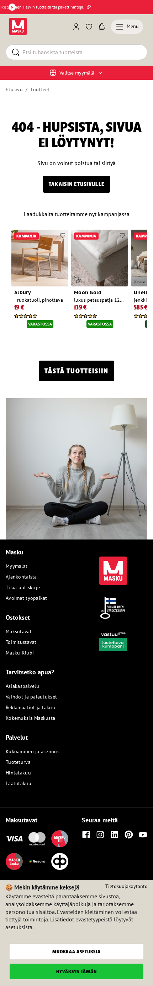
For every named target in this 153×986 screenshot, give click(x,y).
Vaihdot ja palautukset (31, 697)
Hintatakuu (18, 772)
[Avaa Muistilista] (89, 26)
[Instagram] (100, 834)
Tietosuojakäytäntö (126, 886)
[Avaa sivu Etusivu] (18, 26)
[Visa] (14, 838)
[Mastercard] (37, 838)
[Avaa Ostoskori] (101, 26)
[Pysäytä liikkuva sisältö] (12, 7)
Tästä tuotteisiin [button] (76, 371)
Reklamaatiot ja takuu (30, 707)
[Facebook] (86, 834)
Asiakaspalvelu (22, 686)
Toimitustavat (21, 642)
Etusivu (14, 89)
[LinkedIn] (114, 834)
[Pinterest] (129, 834)
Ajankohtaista (21, 577)
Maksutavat (19, 631)
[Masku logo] (113, 566)
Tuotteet (39, 89)
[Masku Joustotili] (37, 861)
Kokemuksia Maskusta (30, 718)
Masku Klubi (20, 653)
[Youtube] (143, 834)
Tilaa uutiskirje (23, 587)
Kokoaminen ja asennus (32, 751)
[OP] (59, 861)
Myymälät (16, 566)
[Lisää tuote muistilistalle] (62, 236)
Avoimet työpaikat (26, 598)
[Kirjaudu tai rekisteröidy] (76, 26)
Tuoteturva (18, 762)
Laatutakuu (18, 783)
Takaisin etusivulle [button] (76, 184)
